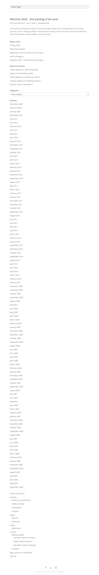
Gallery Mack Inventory (23, 541)
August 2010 (15, 260)
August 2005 (15, 472)
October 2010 (15, 253)
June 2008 (14, 353)
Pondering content (25, 73)
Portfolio (13, 497)
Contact (13, 532)
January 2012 (15, 197)
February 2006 (15, 457)
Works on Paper (18, 504)
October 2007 (15, 383)
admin (12, 73)
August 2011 (15, 215)
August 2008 (15, 346)
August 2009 (15, 301)
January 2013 (15, 171)
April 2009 (14, 316)
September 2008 (16, 342)
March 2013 (14, 163)
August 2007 (15, 390)
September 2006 (16, 431)
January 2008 (15, 372)
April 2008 (14, 360)
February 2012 (15, 193)
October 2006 (15, 427)
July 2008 (13, 349)
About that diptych (17, 49)
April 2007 (14, 405)
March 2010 (14, 275)
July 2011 (13, 219)
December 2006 (16, 420)
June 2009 (14, 308)
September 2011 (16, 212)
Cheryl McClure (18, 23)
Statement (16, 521)
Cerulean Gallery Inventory (24, 537)
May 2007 (14, 401)
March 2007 (14, 409)
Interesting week (31, 69)
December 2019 (16, 115)
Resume (15, 518)
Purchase (15, 549)
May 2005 (14, 483)
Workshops (16, 528)
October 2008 (15, 338)
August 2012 (15, 182)
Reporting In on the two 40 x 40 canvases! (26, 53)
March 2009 (14, 320)
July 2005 (13, 476)
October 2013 (15, 152)
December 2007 (16, 375)
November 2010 (16, 249)
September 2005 (16, 468)
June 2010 (14, 267)
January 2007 (15, 416)
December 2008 (16, 331)
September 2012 (16, 178)
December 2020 (16, 104)
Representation (18, 535)
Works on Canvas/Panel (21, 500)
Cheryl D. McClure (17, 493)
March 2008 (14, 364)
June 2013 (14, 156)
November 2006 (16, 424)
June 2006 (14, 442)
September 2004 (16, 487)
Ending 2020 (15, 45)
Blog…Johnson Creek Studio (21, 552)
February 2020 (15, 108)
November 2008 (16, 335)
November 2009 (16, 290)
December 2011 (16, 201)
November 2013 (16, 149)
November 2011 (16, 204)
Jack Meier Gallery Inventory (25, 545)
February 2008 (15, 368)
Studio (12, 525)
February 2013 (15, 167)
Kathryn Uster (15, 84)
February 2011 (15, 238)
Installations (17, 507)
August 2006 (15, 435)
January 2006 (15, 461)
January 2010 (15, 282)
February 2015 (15, 126)
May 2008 (14, 357)
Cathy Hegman (16, 69)
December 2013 (16, 145)
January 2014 (15, 141)
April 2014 (14, 137)
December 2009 (16, 286)
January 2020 (15, 111)
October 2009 (15, 294)
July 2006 (13, 439)
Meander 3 (28, 84)
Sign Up (13, 556)
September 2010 (16, 256)
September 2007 (16, 387)
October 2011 (15, 208)
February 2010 (15, 279)
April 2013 (14, 160)
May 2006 (14, 446)
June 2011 (14, 223)
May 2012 (14, 186)
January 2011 (15, 242)
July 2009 (13, 305)
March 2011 (14, 234)
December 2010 (16, 245)
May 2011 (14, 227)
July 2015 (13, 119)
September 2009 (16, 297)
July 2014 (13, 130)
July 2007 (13, 394)
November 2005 (16, 465)
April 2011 (14, 230)
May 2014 (14, 134)
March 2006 (14, 453)
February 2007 (15, 413)
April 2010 (14, 271)
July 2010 (13, 264)
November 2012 (16, 175)
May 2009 (14, 312)
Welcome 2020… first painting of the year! (34, 19)
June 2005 (14, 480)
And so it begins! (16, 56)
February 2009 (15, 323)
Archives (15, 511)
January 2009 (15, 327)
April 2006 (14, 450)
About (12, 515)
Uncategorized (43, 23)
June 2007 (14, 398)
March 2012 (14, 189)
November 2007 (16, 379)
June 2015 (14, 122)
